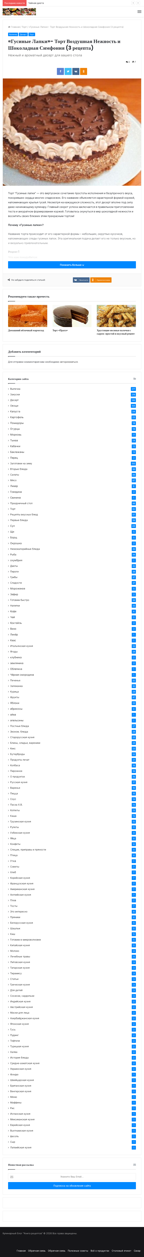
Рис (12, 1108)
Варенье (15, 787)
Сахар (137, 1250)
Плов (13, 900)
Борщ (13, 537)
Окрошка (16, 543)
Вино (13, 628)
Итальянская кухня (21, 646)
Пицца (14, 793)
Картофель (17, 417)
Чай (12, 617)
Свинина (15, 497)
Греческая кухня (20, 984)
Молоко (14, 950)
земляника (16, 663)
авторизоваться (69, 361)
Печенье (15, 680)
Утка (13, 860)
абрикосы (16, 708)
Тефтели (15, 1040)
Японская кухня (19, 1023)
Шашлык (15, 928)
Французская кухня (21, 883)
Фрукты (14, 697)
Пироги (14, 571)
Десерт (23, 34)
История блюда (19, 1057)
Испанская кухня (20, 1113)
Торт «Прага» (60, 330)
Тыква (14, 440)
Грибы (13, 577)
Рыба (13, 554)
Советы (14, 866)
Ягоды (14, 651)
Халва (13, 1052)
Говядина (16, 491)
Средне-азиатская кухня (25, 1063)
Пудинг (14, 1035)
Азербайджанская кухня (24, 1018)
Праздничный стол (21, 503)
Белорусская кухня (21, 922)
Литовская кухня (20, 962)
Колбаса (15, 765)
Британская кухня (20, 1085)
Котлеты (15, 810)
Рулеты (14, 827)
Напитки (15, 605)
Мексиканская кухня (22, 1119)
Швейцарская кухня (22, 1080)
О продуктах (17, 776)
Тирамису (16, 973)
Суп (12, 525)
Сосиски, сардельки (22, 995)
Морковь (15, 434)
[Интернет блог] (19, 11)
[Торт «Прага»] (72, 316)
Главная (15, 26)
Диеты (14, 566)
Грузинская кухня (20, 821)
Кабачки (15, 446)
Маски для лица (19, 1012)
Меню (13, 1097)
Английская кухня (20, 894)
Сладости (16, 582)
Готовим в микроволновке (25, 939)
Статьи (14, 979)
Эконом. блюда (19, 731)
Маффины (15, 1102)
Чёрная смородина (22, 674)
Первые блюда (19, 520)
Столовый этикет (121, 1250)
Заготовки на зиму (21, 463)
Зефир (14, 594)
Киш (12, 934)
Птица (14, 855)
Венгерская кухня (20, 1091)
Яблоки (14, 702)
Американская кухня (22, 889)
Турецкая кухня (19, 1046)
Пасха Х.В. (16, 804)
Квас (13, 640)
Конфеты (15, 844)
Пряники (15, 917)
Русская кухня (18, 782)
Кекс (13, 748)
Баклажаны (17, 451)
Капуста (15, 411)
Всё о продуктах (100, 1250)
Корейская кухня (20, 877)
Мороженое (17, 588)
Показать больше (71, 264)
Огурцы (15, 428)
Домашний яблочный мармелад (26, 330)
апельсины (17, 720)
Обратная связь (36, 1250)
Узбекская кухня (20, 832)
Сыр (12, 1141)
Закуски (15, 394)
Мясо (13, 480)
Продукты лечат (19, 759)
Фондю (14, 1074)
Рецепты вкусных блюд (24, 514)
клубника (16, 657)
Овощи (14, 405)
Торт (24, 26)
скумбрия (16, 560)
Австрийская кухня (21, 1007)
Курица (14, 691)
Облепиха (16, 668)
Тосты (13, 906)
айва (13, 714)
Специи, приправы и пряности (28, 849)
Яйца (13, 838)
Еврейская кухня (20, 1125)
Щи (12, 531)
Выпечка (13, 34)
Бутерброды (17, 754)
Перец (14, 457)
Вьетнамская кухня (21, 1130)
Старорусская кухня (22, 737)
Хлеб (13, 872)
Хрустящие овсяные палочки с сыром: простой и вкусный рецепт (116, 332)
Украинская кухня (20, 1068)
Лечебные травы (20, 956)
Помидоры (17, 422)
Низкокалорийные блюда (25, 548)
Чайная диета (36, 3)
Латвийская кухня (20, 1147)
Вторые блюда (18, 469)
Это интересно (18, 911)
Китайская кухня (20, 945)
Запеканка (16, 686)
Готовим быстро (19, 600)
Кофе (13, 611)
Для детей (16, 990)
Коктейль (16, 622)
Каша (13, 815)
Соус (13, 799)
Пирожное (16, 771)
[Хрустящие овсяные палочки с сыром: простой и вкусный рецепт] (116, 316)
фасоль (14, 1136)
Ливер (14, 485)
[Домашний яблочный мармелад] (27, 316)
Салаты (14, 474)
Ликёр (14, 634)
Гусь (13, 1029)
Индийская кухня (20, 1001)
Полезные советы (78, 1250)
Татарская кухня (20, 967)
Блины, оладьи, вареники (25, 742)
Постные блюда (19, 726)
